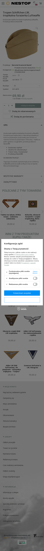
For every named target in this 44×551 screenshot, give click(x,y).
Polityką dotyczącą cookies (24, 254)
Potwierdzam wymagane (22, 300)
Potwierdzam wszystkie (22, 293)
